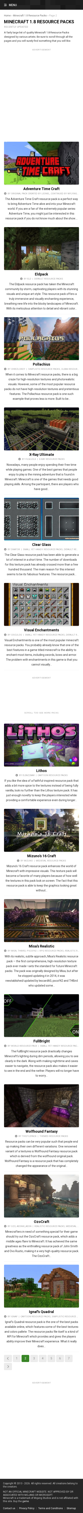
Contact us (9, 1508)
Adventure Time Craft (41, 189)
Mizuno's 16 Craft (41, 856)
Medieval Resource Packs (51, 860)
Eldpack (41, 274)
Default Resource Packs (48, 279)
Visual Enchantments (41, 630)
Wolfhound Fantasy (42, 1131)
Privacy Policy (26, 1508)
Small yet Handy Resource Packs (43, 549)
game (25, 1501)
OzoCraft (41, 1222)
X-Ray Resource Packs (52, 459)
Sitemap (71, 1508)
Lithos (41, 771)
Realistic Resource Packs (49, 1226)
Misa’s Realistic (41, 946)
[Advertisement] (41, 94)
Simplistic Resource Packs (44, 369)
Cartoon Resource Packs (53, 775)
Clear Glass (41, 544)
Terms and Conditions (50, 1508)
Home (7, 15)
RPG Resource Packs (51, 950)
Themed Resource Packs (53, 1136)
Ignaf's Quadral (41, 1312)
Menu (13, 5)
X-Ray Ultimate (41, 454)
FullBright (41, 1041)
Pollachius (41, 364)
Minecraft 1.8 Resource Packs (30, 15)
